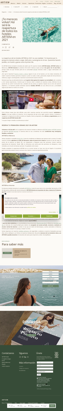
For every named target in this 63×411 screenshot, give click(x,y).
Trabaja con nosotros (24, 368)
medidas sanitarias (24, 231)
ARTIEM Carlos (56, 129)
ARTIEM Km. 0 (28, 188)
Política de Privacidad (42, 384)
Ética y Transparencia (7, 403)
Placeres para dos (41, 223)
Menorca (13, 3)
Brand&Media (22, 370)
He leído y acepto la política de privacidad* (51, 297)
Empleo (51, 1)
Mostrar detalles (52, 212)
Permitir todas (49, 216)
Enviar (50, 286)
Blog (55, 3)
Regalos (44, 3)
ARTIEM (35, 69)
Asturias (24, 3)
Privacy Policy (54, 299)
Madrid (18, 3)
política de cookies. (31, 207)
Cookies (42, 403)
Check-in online (57, 1)
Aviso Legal (22, 403)
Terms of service (48, 299)
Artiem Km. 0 (20, 138)
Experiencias (31, 3)
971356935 (47, 1)
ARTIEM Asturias (13, 131)
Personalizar (31, 216)
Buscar (45, 6)
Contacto (41, 1)
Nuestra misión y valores (21, 74)
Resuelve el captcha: (49, 281)
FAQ (16, 403)
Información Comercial (41, 377)
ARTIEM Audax (47, 129)
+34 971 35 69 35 (6, 366)
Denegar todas (13, 216)
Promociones (38, 3)
